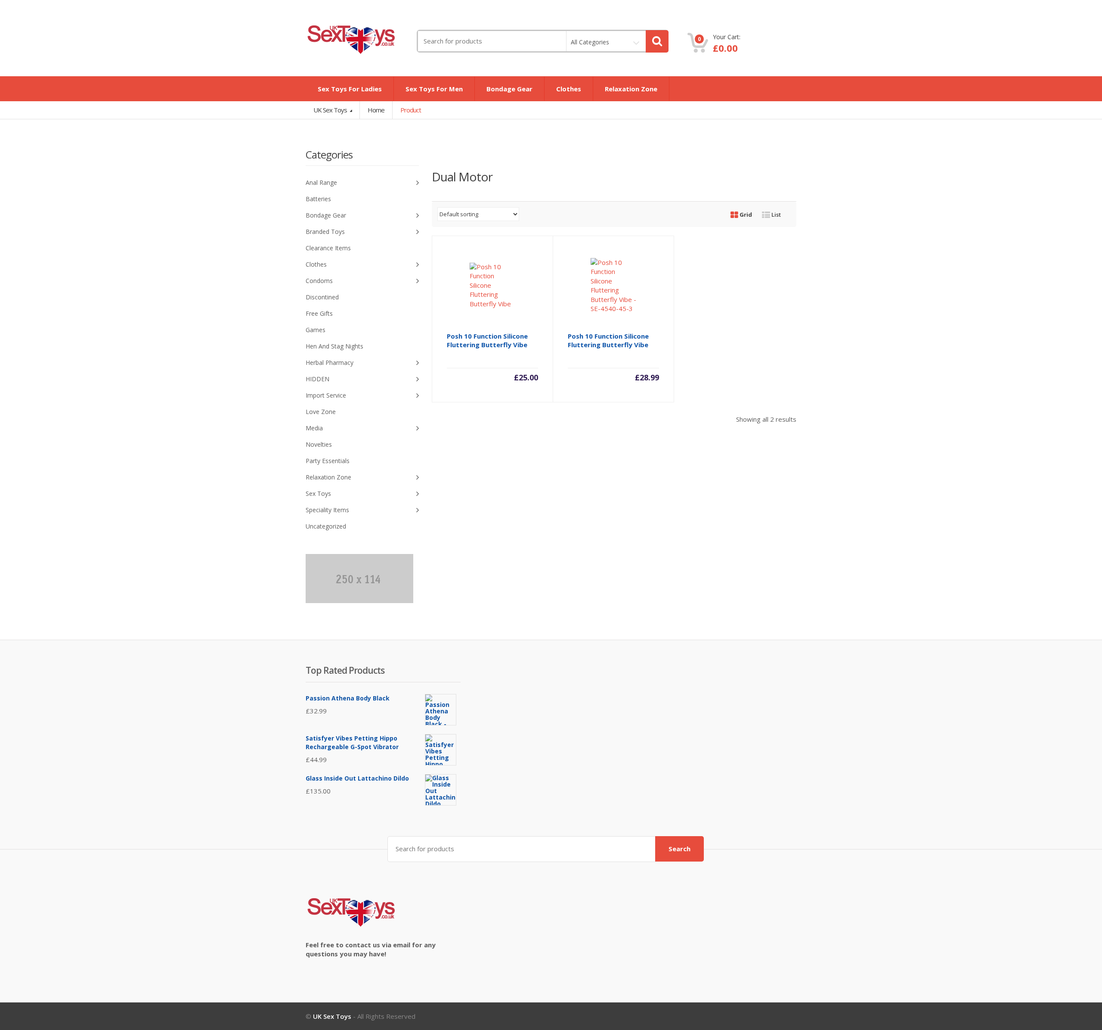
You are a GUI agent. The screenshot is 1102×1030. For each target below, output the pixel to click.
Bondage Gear (509, 88)
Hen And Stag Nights (334, 346)
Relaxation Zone (631, 88)
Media (314, 428)
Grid (745, 214)
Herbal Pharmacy (329, 362)
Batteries (318, 199)
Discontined (322, 297)
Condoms (319, 281)
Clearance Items (328, 248)
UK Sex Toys (330, 110)
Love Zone (321, 412)
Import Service (326, 395)
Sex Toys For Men (434, 88)
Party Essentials (328, 461)
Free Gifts (319, 313)
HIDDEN (317, 379)
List (775, 214)
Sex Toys (318, 493)
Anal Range (321, 182)
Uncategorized (326, 526)
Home (376, 110)
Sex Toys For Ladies (350, 88)
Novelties (319, 444)
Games (315, 330)
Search (679, 848)
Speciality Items (327, 510)
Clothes (568, 88)
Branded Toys (325, 231)
